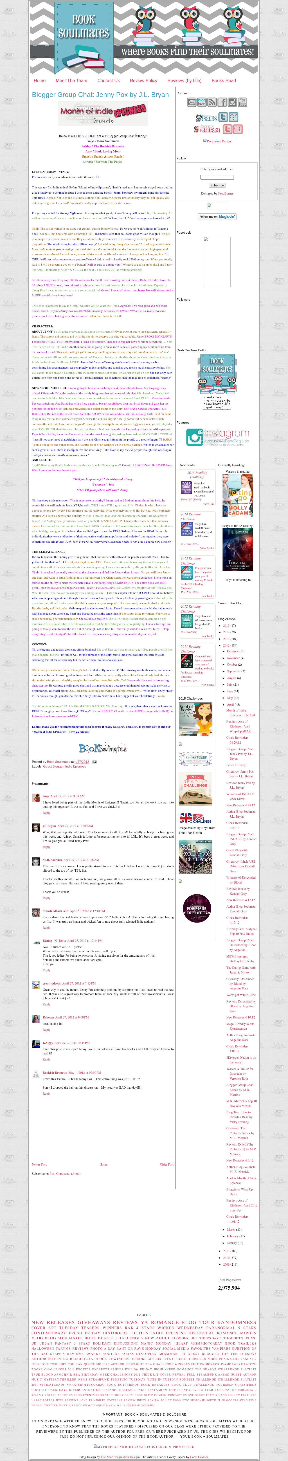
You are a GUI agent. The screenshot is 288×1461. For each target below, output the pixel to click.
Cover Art (44, 1327)
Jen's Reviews (67, 1400)
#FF (234, 1390)
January (232, 1243)
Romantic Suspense (189, 1400)
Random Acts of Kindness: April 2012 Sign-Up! (241, 1205)
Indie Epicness (75, 766)
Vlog (37, 1337)
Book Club (182, 1385)
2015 (226, 625)
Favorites (201, 1348)
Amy (46, 796)
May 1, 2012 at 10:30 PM (84, 1072)
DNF (191, 1395)
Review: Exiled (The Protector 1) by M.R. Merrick (241, 1149)
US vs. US (66, 1405)
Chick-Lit (150, 1374)
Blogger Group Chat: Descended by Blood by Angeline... (241, 945)
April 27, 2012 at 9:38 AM (67, 796)
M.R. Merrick (52, 859)
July (229, 684)
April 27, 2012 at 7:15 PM (79, 983)
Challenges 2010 (59, 1369)
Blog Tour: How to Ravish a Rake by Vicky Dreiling (239, 1117)
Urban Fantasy (55, 1343)
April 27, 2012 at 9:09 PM (72, 1017)
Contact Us (108, 80)
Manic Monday (156, 1343)
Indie (142, 1390)
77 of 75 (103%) (189, 592)
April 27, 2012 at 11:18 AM (81, 860)
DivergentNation (85, 1390)
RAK (129, 1327)
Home (40, 80)
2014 (226, 632)
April (230, 704)
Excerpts (100, 1369)
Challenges (129, 1337)
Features (248, 1395)
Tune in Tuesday (162, 1379)
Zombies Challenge (198, 1379)
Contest (39, 1390)
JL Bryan (49, 825)
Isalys (197, 483)
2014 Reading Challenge (191, 516)
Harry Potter (43, 1400)
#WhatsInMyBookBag (86, 1385)
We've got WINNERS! (241, 995)
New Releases (53, 1322)
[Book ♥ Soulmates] (217, 286)
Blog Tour (198, 1322)
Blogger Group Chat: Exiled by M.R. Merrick (240, 1089)
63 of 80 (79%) (189, 632)
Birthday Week (95, 1374)
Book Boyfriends (123, 1385)
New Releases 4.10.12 (240, 1017)
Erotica (83, 1369)
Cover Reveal (173, 1374)
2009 (226, 1264)
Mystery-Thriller (60, 1379)
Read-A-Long (230, 1359)
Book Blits (124, 1395)
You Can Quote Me (84, 1364)
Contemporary (49, 1333)
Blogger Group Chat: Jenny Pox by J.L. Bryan (240, 754)
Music (37, 1379)
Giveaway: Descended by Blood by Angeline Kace (240, 984)
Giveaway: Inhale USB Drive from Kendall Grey (241, 866)
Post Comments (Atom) (65, 1173)
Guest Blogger (53, 766)
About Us (65, 1395)
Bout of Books (118, 1353)
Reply (46, 812)
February (232, 1236)
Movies (248, 1333)
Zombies (148, 1405)
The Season (205, 1369)
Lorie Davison (199, 1457)
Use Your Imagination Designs (120, 1457)
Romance (165, 1322)
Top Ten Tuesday (238, 1353)
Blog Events (84, 1395)
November (233, 658)
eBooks (139, 1359)
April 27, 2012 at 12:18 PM (87, 911)
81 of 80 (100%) (189, 544)
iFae (106, 1364)
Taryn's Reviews (72, 1348)
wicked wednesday (181, 1327)
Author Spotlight (127, 1364)
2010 (226, 1257)
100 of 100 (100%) (191, 499)
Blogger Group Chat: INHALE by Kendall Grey (241, 839)
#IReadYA (245, 1390)
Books (37, 1369)
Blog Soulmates (64, 1337)
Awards (93, 1353)
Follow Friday (138, 1369)
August (231, 678)
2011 (226, 1251)
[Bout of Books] (195, 735)
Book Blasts (99, 1337)
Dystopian (146, 1353)
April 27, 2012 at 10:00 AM (75, 826)
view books (208, 503)
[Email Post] (94, 761)
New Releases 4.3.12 (239, 1160)
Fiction (198, 1364)
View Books (207, 548)
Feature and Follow (223, 1395)
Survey (184, 1390)
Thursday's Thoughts (221, 1338)
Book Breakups (155, 1385)
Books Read (224, 80)
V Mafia (109, 1405)
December (233, 651)
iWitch (250, 1364)
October (232, 664)
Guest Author (243, 1374)
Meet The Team (71, 80)
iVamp (226, 1364)
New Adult (157, 1337)
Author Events (162, 1359)
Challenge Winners (171, 1364)
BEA (148, 1364)
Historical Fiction (126, 1333)
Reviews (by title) (184, 80)
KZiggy (48, 1042)
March (231, 1229)
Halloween (43, 1348)
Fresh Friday (85, 1333)
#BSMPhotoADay (207, 1343)
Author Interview (50, 1359)
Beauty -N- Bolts (54, 940)
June (230, 691)
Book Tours (187, 1359)
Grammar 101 (172, 1353)
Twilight (58, 1364)
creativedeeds (52, 983)
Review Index (135, 1400)
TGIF (45, 1364)
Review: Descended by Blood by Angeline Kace (241, 1006)
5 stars (247, 1327)
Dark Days (58, 1390)
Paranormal (220, 1327)
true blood (42, 1374)
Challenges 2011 (125, 1374)
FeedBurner (225, 193)
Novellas (114, 1400)
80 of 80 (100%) (189, 680)
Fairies (117, 1369)
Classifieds (245, 1385)
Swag (243, 1400)
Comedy (160, 1395)
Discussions (126, 1343)
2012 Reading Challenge (191, 608)
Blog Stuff (105, 1395)
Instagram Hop (162, 1390)
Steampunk (99, 1379)
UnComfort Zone (88, 1405)
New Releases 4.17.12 (240, 900)
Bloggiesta (81, 1359)
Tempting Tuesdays (128, 1379)
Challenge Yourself (213, 1385)
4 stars (145, 1327)
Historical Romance (213, 1333)
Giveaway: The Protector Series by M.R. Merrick (240, 1133)
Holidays (102, 1343)
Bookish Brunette (55, 1072)
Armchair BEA (67, 1374)
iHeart (181, 1343)
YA (144, 1322)
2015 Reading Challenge (197, 474)
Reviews (125, 1322)
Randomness (236, 1322)
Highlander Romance (174, 1369)
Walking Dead (128, 1405)
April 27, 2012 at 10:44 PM (72, 1042)
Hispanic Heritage (119, 1390)
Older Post (167, 1164)
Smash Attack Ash (55, 910)
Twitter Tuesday (214, 1390)
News (83, 1379)
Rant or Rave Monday (139, 1348)
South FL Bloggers (222, 1400)
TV (194, 1390)
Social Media (176, 1348)
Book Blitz (144, 1395)
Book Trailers (240, 1343)
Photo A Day (102, 1348)
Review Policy (143, 80)
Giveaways (94, 1322)
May (230, 698)
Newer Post (39, 1164)
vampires (221, 1348)
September (234, 671)
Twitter (51, 1405)
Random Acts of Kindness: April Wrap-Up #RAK (238, 726)
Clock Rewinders (112, 1359)
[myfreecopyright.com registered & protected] (144, 1447)
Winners (112, 1327)
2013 (226, 639)
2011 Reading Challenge (191, 649)
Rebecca (48, 1017)
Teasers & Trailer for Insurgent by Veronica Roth (239, 1074)
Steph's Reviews (66, 1353)
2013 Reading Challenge (191, 560)
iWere (237, 1364)
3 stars (82, 1343)
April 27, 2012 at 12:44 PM (85, 940)
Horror (213, 1364)
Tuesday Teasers (79, 1327)
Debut (200, 1395)
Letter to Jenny (236, 765)
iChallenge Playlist (237, 1369)
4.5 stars (49, 1395)
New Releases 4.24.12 (240, 805)
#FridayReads (52, 1385)
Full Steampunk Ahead (208, 1374)
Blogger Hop (184, 1338)
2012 (226, 645)
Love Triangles (93, 1400)
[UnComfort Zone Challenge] (195, 765)
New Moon (208, 1359)
